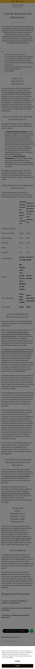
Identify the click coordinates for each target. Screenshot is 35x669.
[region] (17, 657)
